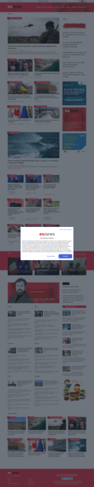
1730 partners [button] (30, 240)
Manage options (51, 256)
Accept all (65, 256)
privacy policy (65, 251)
